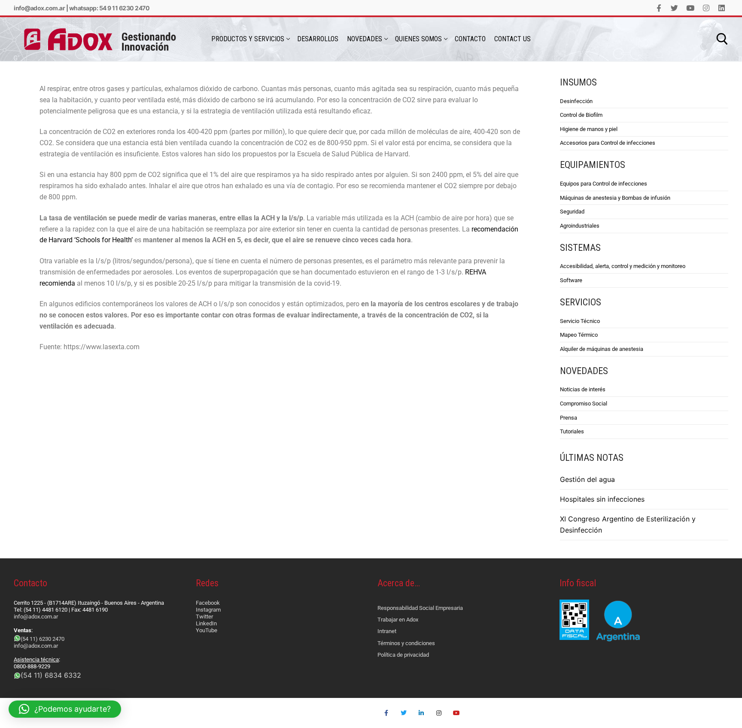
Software (571, 280)
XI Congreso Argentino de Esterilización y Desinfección (628, 524)
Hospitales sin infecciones (602, 499)
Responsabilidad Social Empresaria (420, 608)
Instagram (208, 609)
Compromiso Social (583, 403)
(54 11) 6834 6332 (51, 675)
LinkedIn (206, 623)
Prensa (568, 417)
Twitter (204, 616)
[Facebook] (659, 8)
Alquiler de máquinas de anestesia (601, 349)
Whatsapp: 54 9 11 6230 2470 (109, 8)
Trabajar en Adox (397, 619)
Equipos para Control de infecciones (603, 183)
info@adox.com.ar (39, 8)
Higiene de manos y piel (588, 129)
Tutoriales (572, 431)
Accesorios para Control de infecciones (607, 143)
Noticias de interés (582, 389)
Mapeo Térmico (579, 335)
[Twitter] (674, 8)
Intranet (386, 631)
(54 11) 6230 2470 (42, 639)
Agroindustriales (579, 225)
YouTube (206, 630)
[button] (65, 709)
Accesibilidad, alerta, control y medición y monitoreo (622, 266)
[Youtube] (690, 8)
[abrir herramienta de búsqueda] (722, 39)
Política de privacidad (403, 655)
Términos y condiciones (406, 643)
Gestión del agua (587, 479)
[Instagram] (706, 8)
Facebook (208, 603)
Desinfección (576, 101)
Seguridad (572, 211)
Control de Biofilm (581, 115)
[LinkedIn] (721, 8)
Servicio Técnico (580, 321)
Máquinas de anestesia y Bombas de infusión (615, 198)
